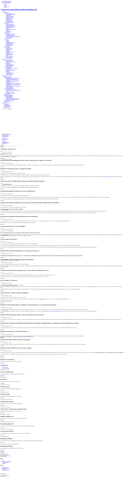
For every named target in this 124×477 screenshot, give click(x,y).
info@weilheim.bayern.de (7, 455)
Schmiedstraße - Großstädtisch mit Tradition (13, 78)
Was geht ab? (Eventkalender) (10, 33)
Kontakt (5, 7)
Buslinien (7, 62)
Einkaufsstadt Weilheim (7, 77)
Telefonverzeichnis (7, 105)
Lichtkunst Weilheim (9, 54)
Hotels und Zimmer (9, 60)
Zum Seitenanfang (3, 476)
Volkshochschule (8, 58)
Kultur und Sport (6, 46)
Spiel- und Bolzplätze (9, 37)
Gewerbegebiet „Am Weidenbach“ (11, 89)
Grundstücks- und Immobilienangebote (12, 99)
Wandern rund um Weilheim (10, 70)
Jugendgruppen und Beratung (10, 35)
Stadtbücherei (8, 49)
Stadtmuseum (8, 50)
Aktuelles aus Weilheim (9, 13)
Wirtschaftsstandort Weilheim (8, 88)
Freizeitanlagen (8, 72)
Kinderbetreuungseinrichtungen (11, 29)
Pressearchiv (4, 469)
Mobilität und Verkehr (9, 43)
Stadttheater (8, 51)
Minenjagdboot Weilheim (10, 22)
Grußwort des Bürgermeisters (10, 14)
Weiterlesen (2, 158)
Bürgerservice (6, 23)
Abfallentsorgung (9, 31)
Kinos (7, 55)
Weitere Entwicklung (9, 97)
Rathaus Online (6, 103)
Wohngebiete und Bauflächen (8, 95)
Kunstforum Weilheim (9, 53)
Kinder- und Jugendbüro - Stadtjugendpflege (13, 36)
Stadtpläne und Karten (9, 66)
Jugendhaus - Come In (9, 34)
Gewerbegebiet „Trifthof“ (10, 92)
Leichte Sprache (6, 6)
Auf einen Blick (6, 12)
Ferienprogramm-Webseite (109, 176)
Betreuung (7, 41)
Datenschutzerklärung (5, 462)
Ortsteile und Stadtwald (9, 17)
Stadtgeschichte (8, 15)
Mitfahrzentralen (6, 107)
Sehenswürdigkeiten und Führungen (11, 68)
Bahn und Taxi (8, 63)
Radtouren (7, 71)
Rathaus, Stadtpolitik (9, 24)
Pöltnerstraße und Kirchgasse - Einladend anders (13, 83)
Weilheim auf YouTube (5, 468)
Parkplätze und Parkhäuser (10, 65)
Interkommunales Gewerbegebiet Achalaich (13, 98)
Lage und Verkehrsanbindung (10, 61)
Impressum (4, 463)
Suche (5, 5)
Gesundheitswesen (9, 27)
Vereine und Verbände (9, 48)
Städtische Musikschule (9, 52)
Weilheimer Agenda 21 (9, 19)
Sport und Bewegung (9, 45)
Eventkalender (8, 67)
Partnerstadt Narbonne (9, 21)
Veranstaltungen (8, 47)
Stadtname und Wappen (9, 16)
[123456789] (62, 121)
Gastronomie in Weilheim (10, 73)
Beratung (7, 40)
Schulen (7, 30)
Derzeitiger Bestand (9, 96)
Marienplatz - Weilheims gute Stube (11, 79)
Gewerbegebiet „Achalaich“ (10, 93)
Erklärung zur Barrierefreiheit (6, 461)
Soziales (7, 28)
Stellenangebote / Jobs (7, 106)
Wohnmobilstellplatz (9, 64)
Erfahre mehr (2, 363)
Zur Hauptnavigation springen (7, 1)
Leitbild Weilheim (9, 20)
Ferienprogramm (8, 38)
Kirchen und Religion (9, 57)
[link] (4, 336)
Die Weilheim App (5, 467)
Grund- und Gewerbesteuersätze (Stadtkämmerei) (9, 100)
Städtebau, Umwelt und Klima (11, 26)
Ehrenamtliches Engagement (10, 42)
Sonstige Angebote (9, 74)
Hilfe (3, 460)
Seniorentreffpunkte (9, 44)
